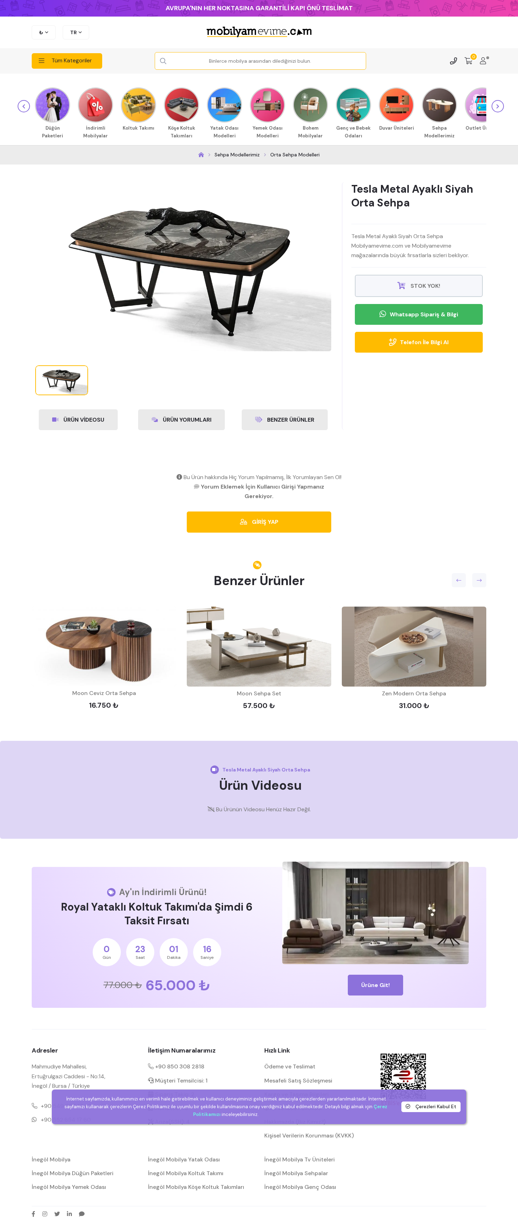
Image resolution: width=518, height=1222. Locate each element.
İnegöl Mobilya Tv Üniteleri (299, 1159)
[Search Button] (163, 61)
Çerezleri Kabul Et (435, 1106)
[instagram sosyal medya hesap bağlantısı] (44, 1214)
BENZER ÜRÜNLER (290, 419)
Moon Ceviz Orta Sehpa (104, 693)
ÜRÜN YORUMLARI (186, 419)
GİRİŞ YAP (264, 522)
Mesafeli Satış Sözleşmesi (298, 1080)
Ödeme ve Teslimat (289, 1066)
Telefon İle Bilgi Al (424, 342)
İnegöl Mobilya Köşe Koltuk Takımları (196, 1187)
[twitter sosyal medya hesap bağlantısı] (57, 1214)
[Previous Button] (459, 580)
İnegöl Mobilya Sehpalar (296, 1173)
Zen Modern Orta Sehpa (414, 693)
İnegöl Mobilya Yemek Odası (69, 1187)
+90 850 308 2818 (179, 1066)
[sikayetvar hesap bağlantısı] (82, 1214)
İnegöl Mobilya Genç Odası (300, 1187)
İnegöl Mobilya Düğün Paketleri (72, 1173)
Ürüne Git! (375, 985)
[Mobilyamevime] (201, 155)
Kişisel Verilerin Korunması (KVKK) (309, 1135)
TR (73, 32)
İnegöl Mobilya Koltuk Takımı (185, 1173)
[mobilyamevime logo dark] (259, 32)
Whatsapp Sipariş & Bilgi (424, 314)
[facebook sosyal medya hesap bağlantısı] (33, 1214)
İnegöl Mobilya (51, 1159)
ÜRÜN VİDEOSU (83, 419)
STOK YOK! (424, 286)
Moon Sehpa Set (259, 693)
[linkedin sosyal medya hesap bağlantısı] (69, 1214)
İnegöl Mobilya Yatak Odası (184, 1159)
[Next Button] (479, 580)
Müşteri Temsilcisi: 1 (181, 1080)
